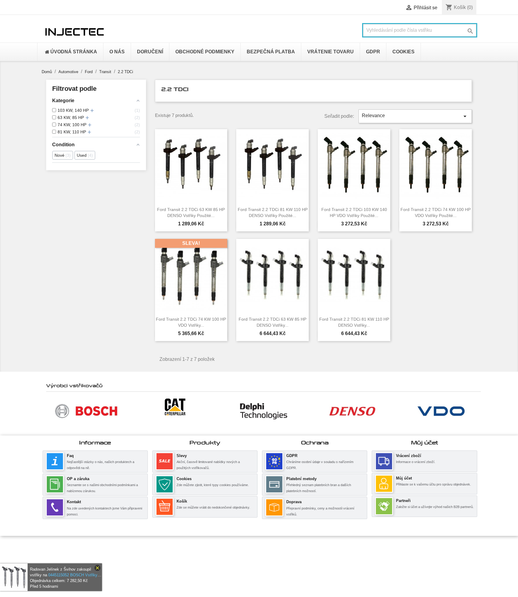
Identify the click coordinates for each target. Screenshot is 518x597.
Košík (182, 501)
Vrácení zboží (408, 455)
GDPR (291, 455)
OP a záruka (78, 479)
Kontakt (74, 502)
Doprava (294, 502)
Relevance (415, 116)
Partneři (403, 500)
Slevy (182, 455)
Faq (70, 455)
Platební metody (301, 479)
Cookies (184, 479)
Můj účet (404, 478)
